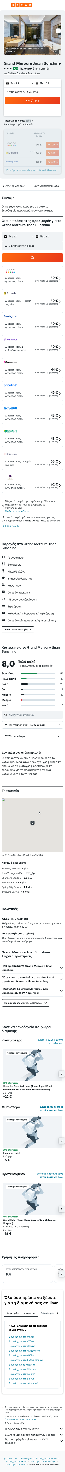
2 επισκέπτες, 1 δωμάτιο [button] (22, 92)
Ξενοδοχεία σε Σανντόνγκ (43, 1461)
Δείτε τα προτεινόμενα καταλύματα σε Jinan (50, 1175)
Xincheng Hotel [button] (11, 1153)
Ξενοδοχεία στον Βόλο (21, 1355)
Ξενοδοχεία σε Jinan (16, 1464)
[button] (5, 5)
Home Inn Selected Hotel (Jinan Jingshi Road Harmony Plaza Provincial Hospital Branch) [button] (27, 1088)
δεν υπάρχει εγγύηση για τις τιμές (21, 1419)
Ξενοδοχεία (26, 1458)
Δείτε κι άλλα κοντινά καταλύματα (50, 1041)
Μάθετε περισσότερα (17, 511)
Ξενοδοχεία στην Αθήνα (22, 1374)
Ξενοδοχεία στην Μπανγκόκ (24, 1350)
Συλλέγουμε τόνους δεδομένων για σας (30, 1434)
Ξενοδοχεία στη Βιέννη (21, 1378)
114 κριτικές (42, 68)
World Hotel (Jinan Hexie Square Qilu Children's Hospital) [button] (29, 1221)
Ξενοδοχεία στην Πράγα (22, 1346)
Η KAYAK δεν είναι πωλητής (22, 1428)
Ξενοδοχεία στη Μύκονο (22, 1369)
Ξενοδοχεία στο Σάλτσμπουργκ (26, 1360)
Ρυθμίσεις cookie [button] (11, 525)
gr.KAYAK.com (10, 1458)
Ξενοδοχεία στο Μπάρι (21, 1336)
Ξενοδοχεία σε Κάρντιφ (22, 1364)
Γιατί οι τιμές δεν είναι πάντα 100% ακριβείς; (26, 1441)
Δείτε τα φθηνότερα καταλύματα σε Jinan (51, 1108)
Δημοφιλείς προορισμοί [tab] (21, 1313)
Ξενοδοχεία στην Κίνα (16, 1461)
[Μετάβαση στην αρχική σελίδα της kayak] (21, 5)
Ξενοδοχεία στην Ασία (46, 1458)
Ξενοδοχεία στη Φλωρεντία (24, 1383)
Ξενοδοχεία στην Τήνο (21, 1341)
